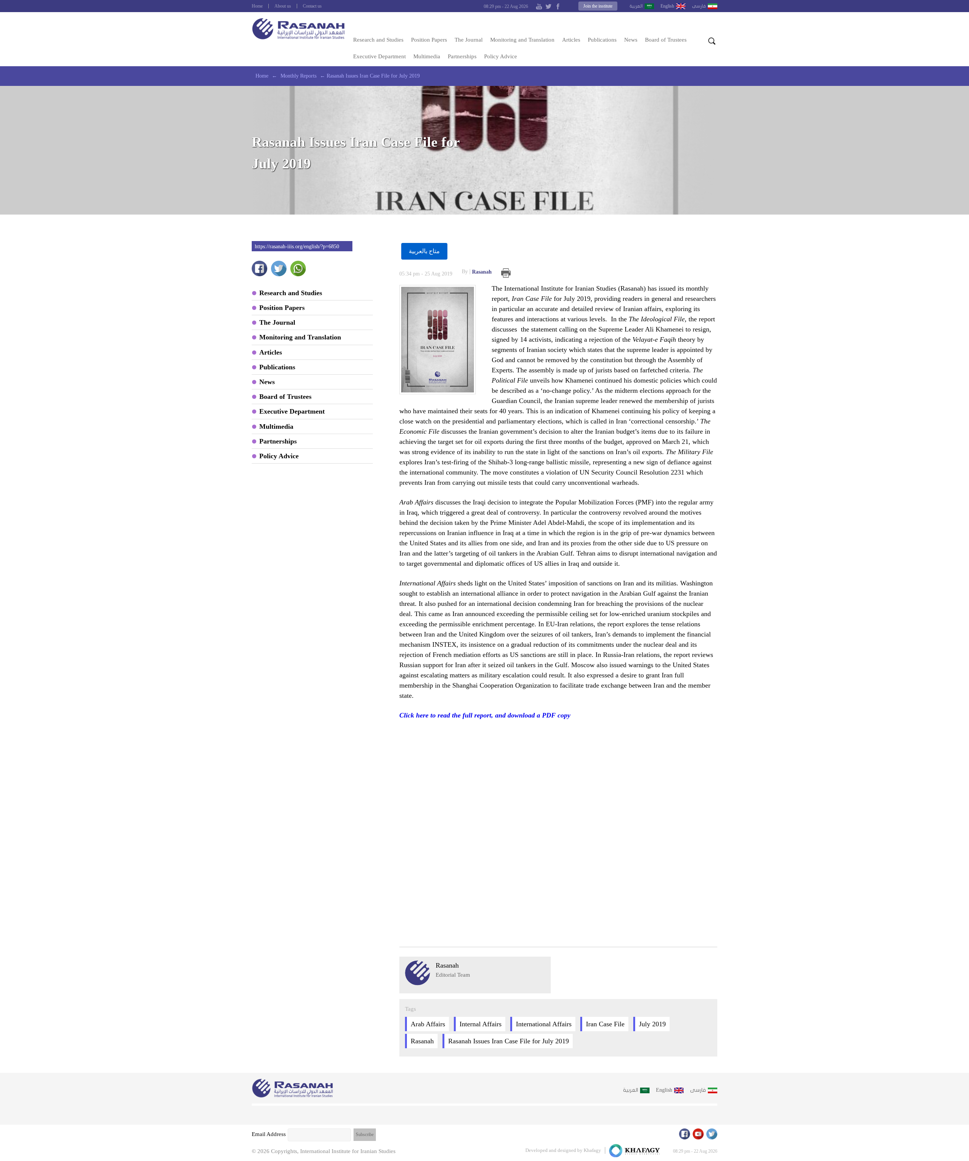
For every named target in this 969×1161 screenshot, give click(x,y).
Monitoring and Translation (522, 40)
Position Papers (429, 40)
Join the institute (597, 6)
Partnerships (462, 56)
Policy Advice (500, 56)
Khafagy (592, 1150)
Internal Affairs (481, 1024)
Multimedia (426, 56)
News (630, 40)
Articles (571, 40)
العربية (636, 6)
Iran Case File (605, 1024)
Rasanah (477, 272)
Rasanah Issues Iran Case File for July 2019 (508, 1041)
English (667, 6)
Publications (602, 40)
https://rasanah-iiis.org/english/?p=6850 (297, 246)
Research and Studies (378, 40)
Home (257, 6)
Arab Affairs (428, 1024)
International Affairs (544, 1024)
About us (282, 6)
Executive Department (379, 56)
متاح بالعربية (424, 251)
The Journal (469, 40)
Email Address (269, 1134)
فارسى (699, 6)
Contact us (312, 6)
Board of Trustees (666, 40)
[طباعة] (506, 273)
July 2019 (652, 1024)
